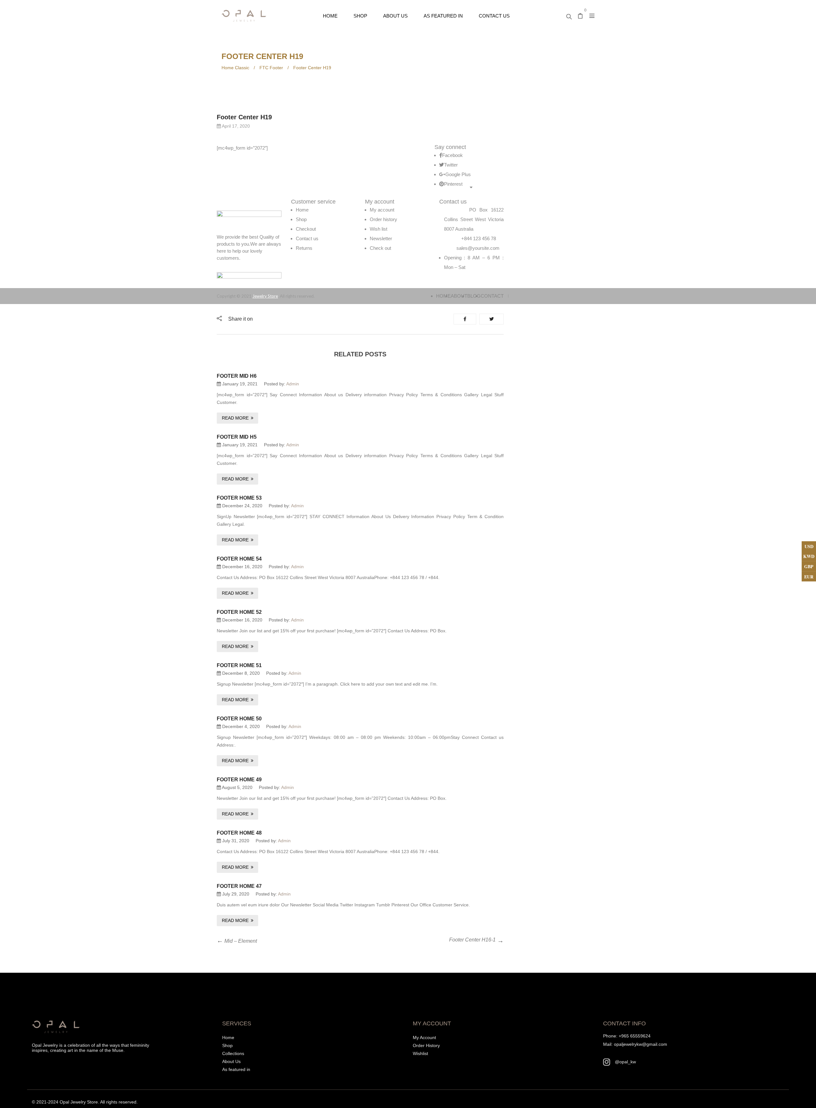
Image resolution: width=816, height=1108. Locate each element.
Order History (426, 1045)
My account (382, 209)
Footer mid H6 (237, 376)
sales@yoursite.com (477, 248)
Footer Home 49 (239, 779)
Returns (304, 248)
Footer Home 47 (239, 886)
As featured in (236, 1069)
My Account (424, 1037)
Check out (380, 248)
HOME (443, 296)
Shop (301, 219)
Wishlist (420, 1053)
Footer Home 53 (239, 498)
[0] (580, 16)
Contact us (307, 238)
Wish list (378, 229)
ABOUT (459, 296)
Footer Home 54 (239, 558)
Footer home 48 (239, 833)
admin (292, 383)
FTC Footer (271, 67)
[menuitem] (330, 15)
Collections (233, 1053)
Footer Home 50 (239, 718)
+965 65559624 (635, 1035)
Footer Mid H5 (237, 437)
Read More (235, 417)
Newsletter (381, 238)
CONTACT (492, 296)
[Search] (569, 15)
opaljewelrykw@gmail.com (640, 1044)
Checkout (306, 229)
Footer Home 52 (239, 612)
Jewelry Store (265, 296)
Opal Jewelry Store (79, 1101)
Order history (383, 219)
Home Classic (235, 67)
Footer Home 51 (239, 665)
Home (302, 209)
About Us (231, 1061)
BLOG (474, 296)
